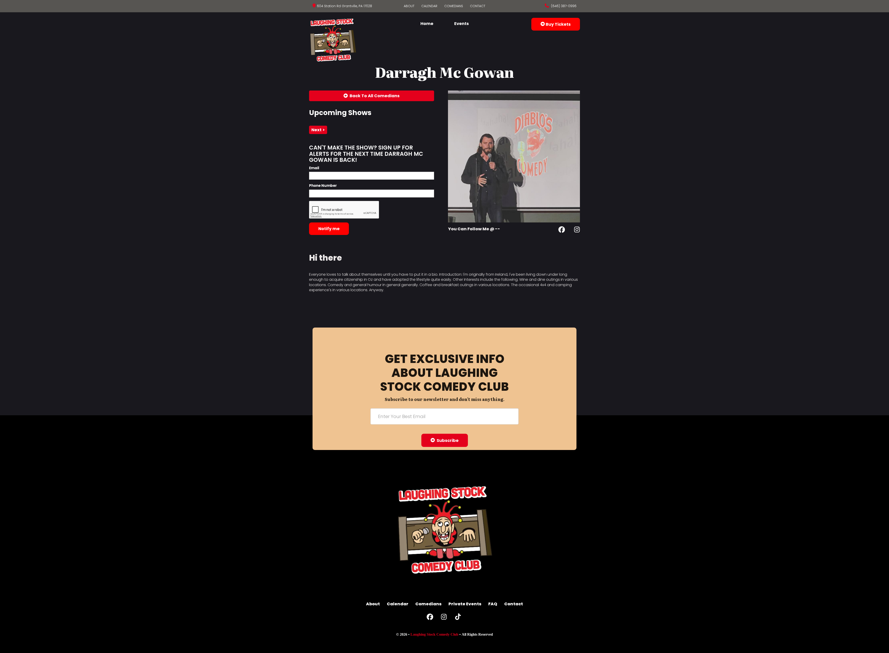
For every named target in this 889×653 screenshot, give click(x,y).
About (409, 6)
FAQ (492, 604)
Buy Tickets (558, 24)
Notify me (329, 228)
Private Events (464, 604)
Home (426, 23)
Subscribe (447, 440)
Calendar (429, 6)
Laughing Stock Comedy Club (434, 634)
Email (314, 168)
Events (461, 23)
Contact (477, 6)
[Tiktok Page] (458, 618)
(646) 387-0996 (563, 6)
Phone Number (323, 185)
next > (318, 130)
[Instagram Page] (577, 230)
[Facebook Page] (561, 230)
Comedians (453, 6)
